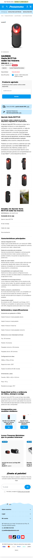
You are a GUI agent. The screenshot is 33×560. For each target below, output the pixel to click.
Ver (9, 427)
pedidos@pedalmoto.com (11, 530)
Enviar (16, 96)
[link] (27, 6)
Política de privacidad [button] (24, 491)
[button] (7, 7)
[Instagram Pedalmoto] (10, 537)
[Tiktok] (14, 537)
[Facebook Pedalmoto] (18, 537)
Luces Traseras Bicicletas (17, 68)
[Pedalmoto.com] (16, 6)
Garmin (4, 68)
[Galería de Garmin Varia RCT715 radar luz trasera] (16, 36)
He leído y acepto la (18, 491)
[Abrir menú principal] (3, 7)
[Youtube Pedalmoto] (22, 537)
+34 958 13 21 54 (8, 528)
